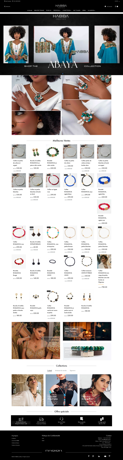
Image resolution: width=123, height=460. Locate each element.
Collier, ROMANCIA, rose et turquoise (52, 244)
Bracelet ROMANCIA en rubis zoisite (52, 163)
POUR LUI (48, 10)
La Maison (14, 438)
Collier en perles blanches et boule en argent (103, 163)
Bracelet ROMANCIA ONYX (51, 273)
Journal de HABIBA (15, 440)
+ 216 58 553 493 (107, 438)
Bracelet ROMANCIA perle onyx (35, 308)
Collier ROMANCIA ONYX (68, 273)
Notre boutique (8, 1)
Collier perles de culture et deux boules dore (86, 163)
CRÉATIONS (56, 10)
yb (103, 456)
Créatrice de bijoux (15, 443)
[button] (60, 73)
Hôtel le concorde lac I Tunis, (105, 441)
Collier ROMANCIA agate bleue (68, 192)
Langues (116, 1)
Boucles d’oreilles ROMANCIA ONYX (35, 273)
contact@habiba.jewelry (106, 439)
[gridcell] (96, 438)
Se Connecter (109, 6)
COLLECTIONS (66, 10)
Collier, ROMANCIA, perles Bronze (68, 244)
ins (91, 456)
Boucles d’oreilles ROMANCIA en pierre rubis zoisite (35, 163)
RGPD (43, 440)
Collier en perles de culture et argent (18, 163)
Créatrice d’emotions (16, 445)
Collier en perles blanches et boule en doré (35, 192)
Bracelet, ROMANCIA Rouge (17, 273)
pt (108, 456)
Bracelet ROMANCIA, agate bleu (102, 192)
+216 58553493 (16, 1)
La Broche (29, 10)
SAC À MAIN (76, 10)
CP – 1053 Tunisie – (106, 442)
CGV (43, 438)
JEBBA (84, 10)
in (97, 456)
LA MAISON (91, 10)
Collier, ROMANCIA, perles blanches (86, 244)
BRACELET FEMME (39, 10)
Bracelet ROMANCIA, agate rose (102, 218)
